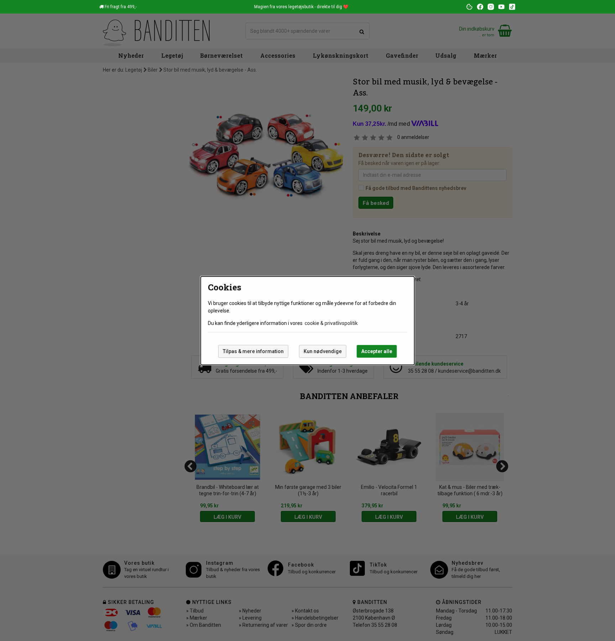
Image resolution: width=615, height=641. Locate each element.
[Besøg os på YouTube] (501, 6)
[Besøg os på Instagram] (490, 6)
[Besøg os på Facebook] (480, 6)
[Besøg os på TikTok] (512, 6)
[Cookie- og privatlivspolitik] (469, 6)
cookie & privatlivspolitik (331, 323)
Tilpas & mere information (253, 351)
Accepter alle (376, 351)
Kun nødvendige (323, 351)
